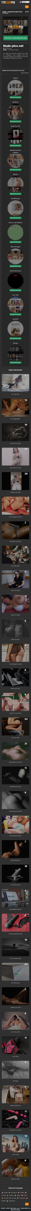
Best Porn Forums (15, 688)
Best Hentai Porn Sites (15, 835)
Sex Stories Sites (15, 1032)
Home (4, 12)
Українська (12, 1200)
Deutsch (11, 1195)
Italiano (19, 1195)
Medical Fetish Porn (15, 1105)
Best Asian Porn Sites (15, 467)
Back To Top (24, 72)
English (6, 1192)
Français (4, 1195)
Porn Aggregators (15, 418)
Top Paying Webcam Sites (15, 933)
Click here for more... (15, 97)
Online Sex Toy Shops (15, 1130)
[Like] (4, 50)
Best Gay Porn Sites (15, 443)
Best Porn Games (15, 615)
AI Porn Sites (15, 1154)
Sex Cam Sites (15, 394)
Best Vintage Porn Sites (15, 517)
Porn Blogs (15, 1081)
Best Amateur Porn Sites (15, 762)
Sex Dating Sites (15, 566)
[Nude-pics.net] (15, 26)
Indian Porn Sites (15, 1179)
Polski (25, 1195)
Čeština (22, 1192)
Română (6, 1198)
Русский (14, 1198)
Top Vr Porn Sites (15, 590)
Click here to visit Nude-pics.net (15, 38)
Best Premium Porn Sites (15, 811)
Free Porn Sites (15, 737)
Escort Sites (15, 1056)
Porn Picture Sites (15, 12)
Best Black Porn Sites (15, 541)
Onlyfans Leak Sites (15, 492)
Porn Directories (15, 983)
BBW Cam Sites (16, 639)
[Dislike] (6, 50)
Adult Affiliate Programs (15, 909)
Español (4, 1200)
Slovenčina (22, 1198)
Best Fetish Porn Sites (15, 786)
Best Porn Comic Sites (15, 713)
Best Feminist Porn (15, 860)
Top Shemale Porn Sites (15, 664)
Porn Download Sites (15, 958)
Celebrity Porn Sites (15, 1007)
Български (14, 1192)
